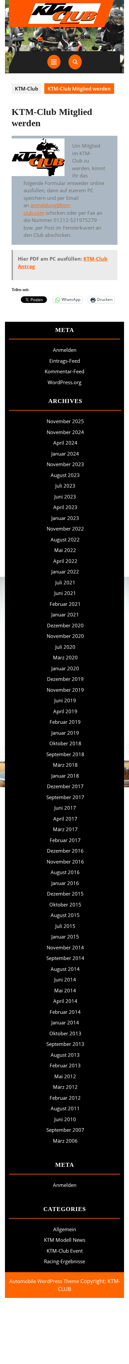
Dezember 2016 (65, 850)
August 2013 (65, 1054)
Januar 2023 (65, 518)
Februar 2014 (65, 1012)
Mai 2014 (65, 990)
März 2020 (65, 657)
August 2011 (65, 1108)
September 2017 (65, 797)
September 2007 (65, 1129)
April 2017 (65, 818)
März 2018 (65, 764)
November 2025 (65, 421)
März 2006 (65, 1140)
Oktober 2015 (65, 904)
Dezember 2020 (65, 625)
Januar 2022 (65, 571)
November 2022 (65, 528)
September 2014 (65, 958)
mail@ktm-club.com (69, 39)
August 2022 (65, 539)
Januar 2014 (65, 1022)
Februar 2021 (65, 604)
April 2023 (65, 507)
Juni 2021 (65, 593)
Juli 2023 (65, 485)
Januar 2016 (65, 883)
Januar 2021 (65, 614)
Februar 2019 (65, 722)
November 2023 (65, 464)
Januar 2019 (65, 732)
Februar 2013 (65, 1065)
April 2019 (65, 711)
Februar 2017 (65, 840)
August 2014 (65, 969)
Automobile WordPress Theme (44, 1281)
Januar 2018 (65, 775)
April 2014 (65, 1001)
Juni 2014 (65, 979)
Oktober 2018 (65, 743)
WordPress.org (64, 382)
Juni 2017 (65, 807)
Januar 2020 (65, 668)
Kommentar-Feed (64, 371)
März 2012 (65, 1087)
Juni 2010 (65, 1119)
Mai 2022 (65, 550)
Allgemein (64, 1229)
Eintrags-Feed (64, 360)
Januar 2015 (65, 936)
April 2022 (65, 561)
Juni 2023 (65, 496)
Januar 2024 (65, 453)
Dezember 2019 (65, 679)
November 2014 (65, 947)
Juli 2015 (65, 926)
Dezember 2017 (65, 786)
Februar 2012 (65, 1097)
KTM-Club (26, 88)
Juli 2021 (65, 582)
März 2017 (65, 829)
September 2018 (65, 754)
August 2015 (65, 915)
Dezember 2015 (65, 893)
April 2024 (65, 442)
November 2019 (65, 689)
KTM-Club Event (65, 1250)
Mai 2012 (65, 1076)
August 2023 (65, 475)
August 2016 (65, 872)
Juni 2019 (65, 700)
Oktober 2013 (65, 1033)
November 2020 (65, 636)
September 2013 (65, 1044)
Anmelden (64, 350)
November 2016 (65, 861)
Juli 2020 (65, 647)
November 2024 (65, 432)
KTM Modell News (64, 1239)
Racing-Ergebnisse (64, 1261)
